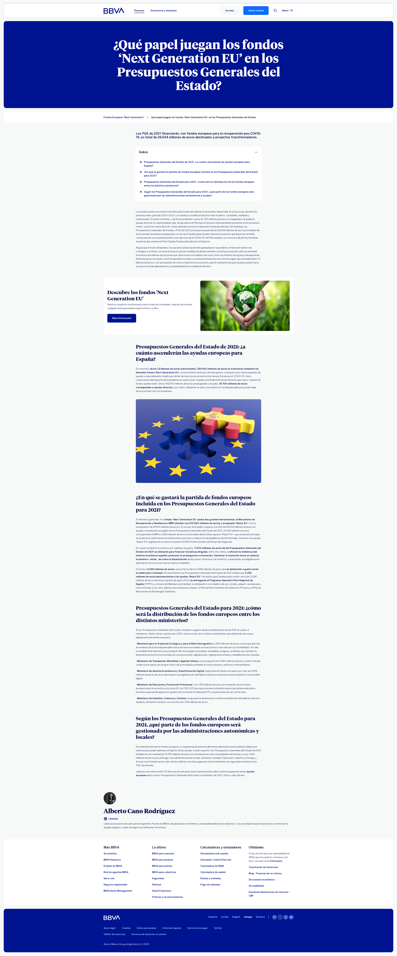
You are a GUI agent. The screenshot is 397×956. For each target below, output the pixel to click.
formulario (276, 861)
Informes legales (171, 928)
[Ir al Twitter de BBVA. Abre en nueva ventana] (280, 917)
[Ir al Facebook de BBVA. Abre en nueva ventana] (274, 917)
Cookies (126, 928)
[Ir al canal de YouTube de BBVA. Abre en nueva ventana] (291, 917)
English (236, 916)
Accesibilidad (256, 885)
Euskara (260, 916)
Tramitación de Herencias (263, 867)
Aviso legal (110, 928)
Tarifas (217, 928)
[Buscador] (275, 10)
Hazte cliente (256, 10)
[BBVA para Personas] (114, 10)
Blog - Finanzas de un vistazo (265, 873)
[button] (230, 10)
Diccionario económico (262, 879)
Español (212, 916)
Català (224, 916)
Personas (139, 10)
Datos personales (146, 928)
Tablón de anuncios (114, 934)
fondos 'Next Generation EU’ (163, 372)
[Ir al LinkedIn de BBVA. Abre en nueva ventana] (285, 917)
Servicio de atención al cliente (149, 934)
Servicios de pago (197, 928)
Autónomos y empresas (163, 10)
